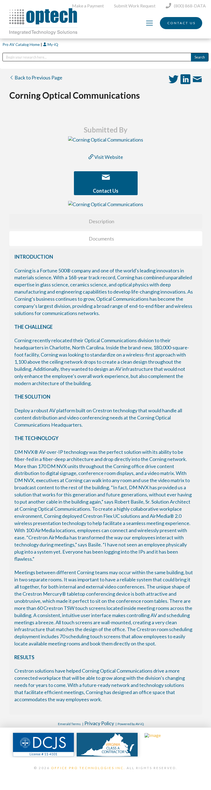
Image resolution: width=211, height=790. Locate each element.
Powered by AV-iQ (131, 724)
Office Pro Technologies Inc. (88, 768)
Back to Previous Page (38, 77)
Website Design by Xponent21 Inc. (105, 774)
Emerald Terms (69, 724)
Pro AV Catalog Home (21, 44)
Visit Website (108, 157)
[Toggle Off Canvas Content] (149, 23)
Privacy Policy (99, 723)
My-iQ (52, 44)
